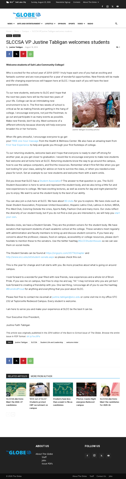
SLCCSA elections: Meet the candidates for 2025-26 (109, 402)
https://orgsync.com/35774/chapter (65, 253)
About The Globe (90, 2)
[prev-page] (8, 414)
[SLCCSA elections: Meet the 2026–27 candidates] (16, 389)
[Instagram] (107, 6)
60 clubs (69, 200)
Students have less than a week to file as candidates (62, 402)
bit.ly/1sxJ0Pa (33, 336)
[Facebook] (102, 6)
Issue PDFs (47, 463)
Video (80, 23)
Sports (72, 23)
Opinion (62, 23)
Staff (44, 457)
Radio (90, 23)
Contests (76, 2)
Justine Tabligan (16, 47)
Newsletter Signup (63, 2)
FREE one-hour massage (25, 140)
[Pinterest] (23, 54)
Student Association (50, 180)
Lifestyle (49, 23)
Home (8, 31)
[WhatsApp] (30, 54)
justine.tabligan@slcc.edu (66, 296)
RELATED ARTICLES (17, 376)
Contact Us (101, 476)
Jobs (44, 460)
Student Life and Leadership (51, 342)
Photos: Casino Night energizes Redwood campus (86, 402)
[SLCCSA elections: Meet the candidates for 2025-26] (110, 389)
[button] (116, 23)
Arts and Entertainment (28, 23)
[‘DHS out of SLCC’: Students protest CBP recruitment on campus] (39, 389)
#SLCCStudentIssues (89, 240)
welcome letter (72, 342)
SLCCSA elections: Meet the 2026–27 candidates (15, 402)
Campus (25, 31)
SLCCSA (34, 342)
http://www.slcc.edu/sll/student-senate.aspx (30, 257)
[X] (112, 6)
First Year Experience (18, 144)
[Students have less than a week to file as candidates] (63, 389)
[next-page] (13, 414)
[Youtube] (117, 6)
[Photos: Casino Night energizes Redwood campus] (86, 389)
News (10, 23)
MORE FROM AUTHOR (41, 376)
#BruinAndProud (15, 288)
